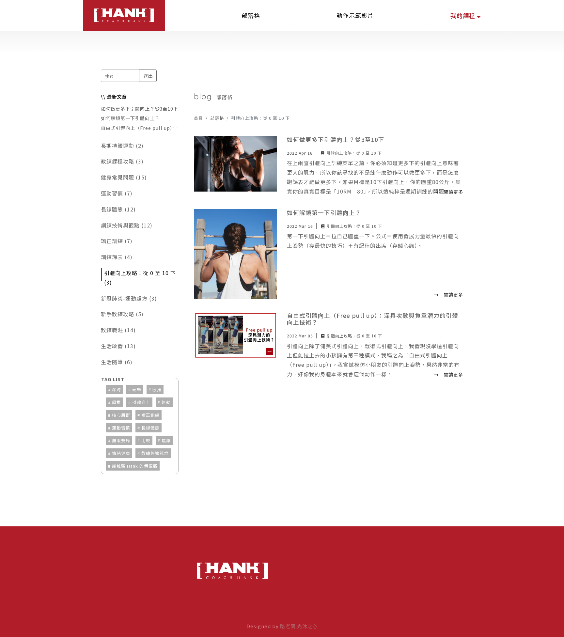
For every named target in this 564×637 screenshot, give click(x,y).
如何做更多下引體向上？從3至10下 (139, 108)
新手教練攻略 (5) (122, 314)
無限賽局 (121, 440)
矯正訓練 (150, 415)
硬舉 (136, 389)
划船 (166, 402)
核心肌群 (121, 415)
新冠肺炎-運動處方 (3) (129, 298)
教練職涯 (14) (118, 330)
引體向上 (141, 402)
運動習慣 (121, 428)
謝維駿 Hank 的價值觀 (135, 466)
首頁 (198, 118)
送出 (147, 75)
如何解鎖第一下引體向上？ (130, 118)
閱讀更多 (453, 191)
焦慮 (166, 440)
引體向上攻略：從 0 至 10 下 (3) (140, 277)
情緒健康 (121, 453)
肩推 (116, 402)
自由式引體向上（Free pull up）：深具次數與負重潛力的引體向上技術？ (139, 128)
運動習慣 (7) (117, 193)
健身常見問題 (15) (124, 177)
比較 (145, 440)
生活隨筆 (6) (117, 362)
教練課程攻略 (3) (122, 161)
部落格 (217, 118)
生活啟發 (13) (118, 346)
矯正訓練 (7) (117, 241)
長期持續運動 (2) (122, 145)
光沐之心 (307, 626)
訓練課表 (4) (117, 257)
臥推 (157, 389)
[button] (465, 15)
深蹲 (116, 389)
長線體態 (150, 428)
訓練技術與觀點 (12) (126, 225)
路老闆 (288, 626)
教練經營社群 (155, 453)
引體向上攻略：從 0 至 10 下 (354, 153)
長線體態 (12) (118, 209)
